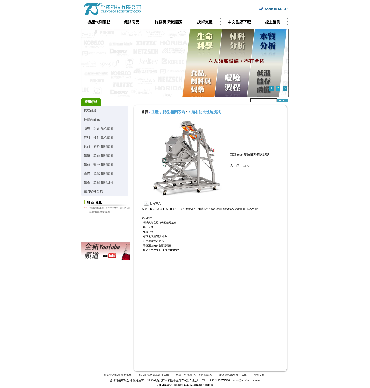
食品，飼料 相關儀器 (98, 146)
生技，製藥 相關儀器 (98, 155)
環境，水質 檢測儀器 (98, 128)
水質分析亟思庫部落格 (233, 375)
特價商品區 (92, 119)
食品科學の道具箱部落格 (153, 375)
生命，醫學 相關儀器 (98, 164)
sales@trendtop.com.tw (246, 380)
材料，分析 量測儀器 (98, 137)
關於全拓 (259, 375)
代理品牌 (90, 110)
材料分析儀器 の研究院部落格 (194, 375)
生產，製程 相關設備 (98, 182)
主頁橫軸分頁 (93, 191)
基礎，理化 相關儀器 (98, 173)
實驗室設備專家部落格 (118, 375)
